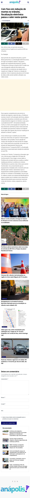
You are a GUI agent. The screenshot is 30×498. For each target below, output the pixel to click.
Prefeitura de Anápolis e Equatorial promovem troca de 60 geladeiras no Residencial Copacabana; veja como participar (18, 433)
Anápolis (4, 215)
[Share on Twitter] (18, 43)
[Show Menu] (1, 2)
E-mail (3, 404)
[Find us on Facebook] (12, 481)
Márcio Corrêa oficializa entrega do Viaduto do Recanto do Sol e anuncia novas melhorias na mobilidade (14, 221)
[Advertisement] (15, 95)
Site (2, 410)
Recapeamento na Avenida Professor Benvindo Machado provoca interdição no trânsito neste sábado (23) (13, 303)
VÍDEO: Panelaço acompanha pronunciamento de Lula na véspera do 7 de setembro (17, 446)
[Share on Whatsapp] (4, 43)
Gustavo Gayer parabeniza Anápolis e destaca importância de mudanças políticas (18, 440)
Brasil (3, 356)
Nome (3, 397)
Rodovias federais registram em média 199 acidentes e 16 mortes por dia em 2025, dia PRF (14, 362)
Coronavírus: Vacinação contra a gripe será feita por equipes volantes (18, 460)
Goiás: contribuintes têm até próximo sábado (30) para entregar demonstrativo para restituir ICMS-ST (18, 467)
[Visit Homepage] (15, 2)
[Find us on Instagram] (14, 481)
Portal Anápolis (6, 20)
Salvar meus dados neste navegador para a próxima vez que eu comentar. (14, 417)
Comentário (4, 379)
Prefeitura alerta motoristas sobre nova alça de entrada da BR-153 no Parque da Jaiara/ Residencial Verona (14, 249)
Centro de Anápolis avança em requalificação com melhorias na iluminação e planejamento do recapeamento (18, 453)
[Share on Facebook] (11, 43)
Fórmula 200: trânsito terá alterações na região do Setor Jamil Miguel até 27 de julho (14, 276)
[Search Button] (28, 2)
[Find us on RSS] (17, 481)
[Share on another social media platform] (25, 43)
